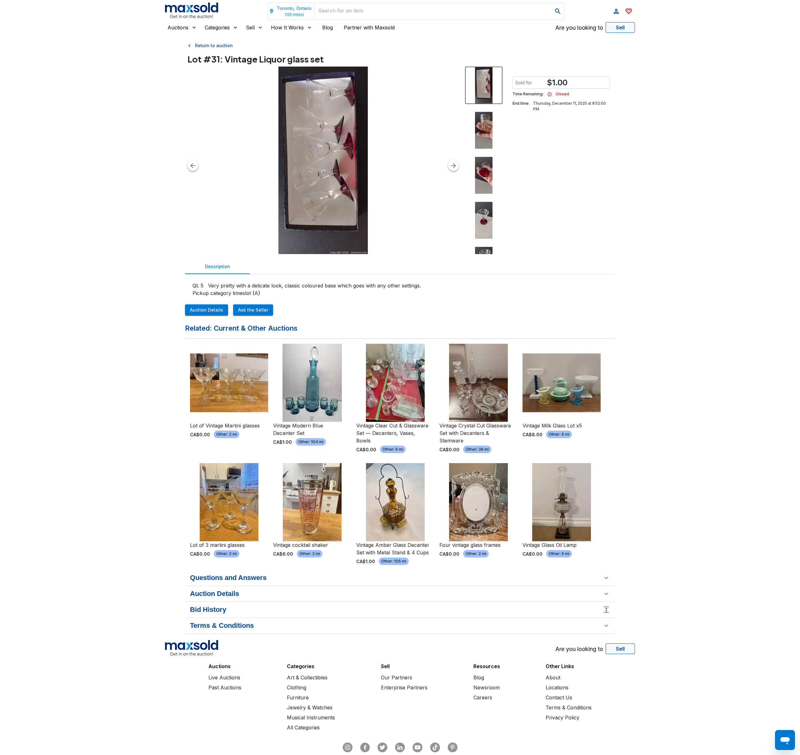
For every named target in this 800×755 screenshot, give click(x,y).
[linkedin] (400, 747)
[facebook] (365, 747)
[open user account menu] (616, 11)
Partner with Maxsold (369, 27)
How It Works (287, 27)
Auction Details (206, 309)
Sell (250, 27)
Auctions (178, 27)
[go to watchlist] (628, 11)
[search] (558, 11)
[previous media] (193, 165)
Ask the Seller (253, 309)
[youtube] (417, 747)
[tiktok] (435, 747)
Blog (327, 27)
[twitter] (382, 747)
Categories (217, 27)
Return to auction (214, 45)
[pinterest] (452, 747)
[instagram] (347, 747)
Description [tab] (217, 266)
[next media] (453, 165)
